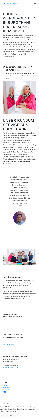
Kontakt (5, 385)
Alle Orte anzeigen (9, 344)
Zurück (7, 178)
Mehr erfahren (13, 415)
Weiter (32, 178)
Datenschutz (7, 390)
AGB (4, 392)
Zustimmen (4, 415)
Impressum (6, 387)
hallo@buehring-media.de (11, 367)
